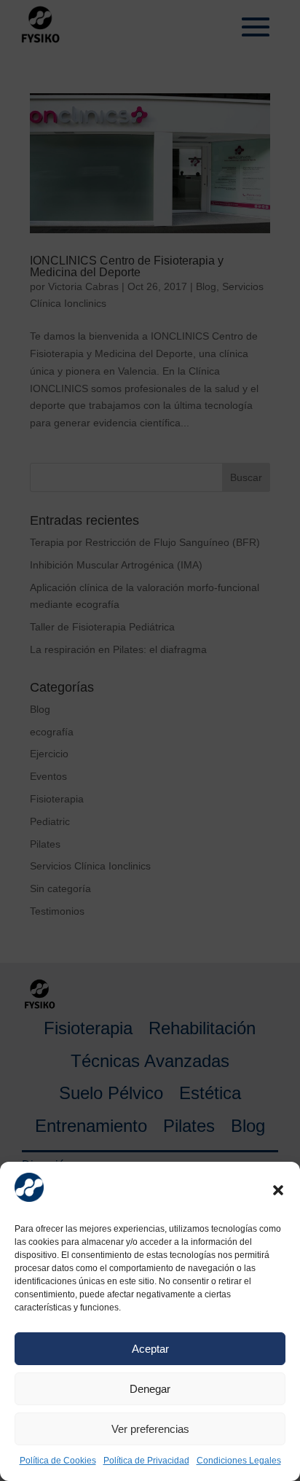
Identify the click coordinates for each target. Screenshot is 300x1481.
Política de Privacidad (146, 1460)
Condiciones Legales (239, 1460)
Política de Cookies (58, 1460)
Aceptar (150, 1349)
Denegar (150, 1389)
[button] (278, 1190)
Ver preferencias (150, 1429)
